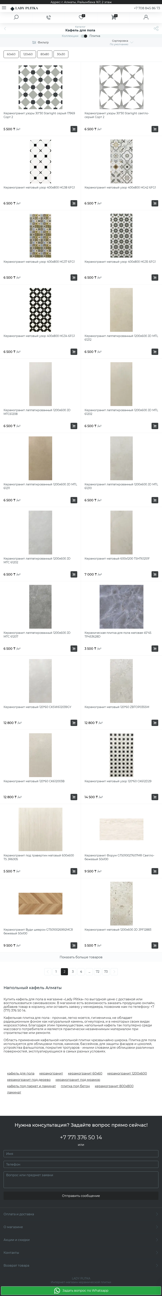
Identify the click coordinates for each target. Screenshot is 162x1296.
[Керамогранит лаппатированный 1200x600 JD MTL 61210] (121, 458)
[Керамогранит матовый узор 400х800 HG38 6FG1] (40, 161)
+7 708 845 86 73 (147, 8)
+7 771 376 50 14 (81, 1137)
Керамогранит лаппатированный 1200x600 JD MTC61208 (37, 412)
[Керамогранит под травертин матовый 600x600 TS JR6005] (40, 829)
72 (97, 971)
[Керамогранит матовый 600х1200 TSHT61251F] (121, 532)
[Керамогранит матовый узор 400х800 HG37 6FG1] (40, 236)
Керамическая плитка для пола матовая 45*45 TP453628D (118, 634)
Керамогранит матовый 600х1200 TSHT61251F (117, 558)
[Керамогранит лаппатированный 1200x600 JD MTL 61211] (40, 458)
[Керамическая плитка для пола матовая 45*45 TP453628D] (121, 607)
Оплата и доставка (19, 1214)
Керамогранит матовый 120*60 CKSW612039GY (37, 707)
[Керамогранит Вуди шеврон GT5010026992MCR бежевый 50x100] (40, 904)
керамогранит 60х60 (85, 1073)
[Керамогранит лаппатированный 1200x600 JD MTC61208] (40, 384)
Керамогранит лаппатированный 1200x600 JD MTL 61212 (121, 337)
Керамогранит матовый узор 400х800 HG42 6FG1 (120, 187)
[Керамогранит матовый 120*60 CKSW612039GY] (40, 681)
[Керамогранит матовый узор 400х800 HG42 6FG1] (121, 161)
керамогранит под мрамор (78, 1080)
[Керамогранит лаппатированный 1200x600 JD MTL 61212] (121, 310)
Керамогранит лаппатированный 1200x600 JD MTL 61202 (121, 412)
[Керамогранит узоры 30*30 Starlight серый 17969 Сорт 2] (40, 87)
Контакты (11, 1253)
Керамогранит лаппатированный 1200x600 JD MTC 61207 (37, 634)
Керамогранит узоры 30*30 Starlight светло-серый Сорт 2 (117, 115)
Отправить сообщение (81, 1196)
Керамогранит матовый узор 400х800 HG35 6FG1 (120, 262)
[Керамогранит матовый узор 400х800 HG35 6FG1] (121, 236)
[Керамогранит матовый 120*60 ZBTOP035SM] (121, 681)
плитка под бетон (75, 1086)
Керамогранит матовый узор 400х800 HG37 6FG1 (39, 262)
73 (106, 971)
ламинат (14, 1092)
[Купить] (74, 129)
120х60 (28, 54)
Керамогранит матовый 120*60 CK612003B (34, 781)
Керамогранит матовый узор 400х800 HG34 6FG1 (39, 336)
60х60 (11, 54)
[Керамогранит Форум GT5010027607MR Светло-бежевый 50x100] (121, 829)
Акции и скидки (17, 1240)
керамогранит (51, 1073)
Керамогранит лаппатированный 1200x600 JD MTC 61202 (37, 560)
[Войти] (146, 17)
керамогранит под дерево (29, 1080)
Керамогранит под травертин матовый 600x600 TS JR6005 (39, 857)
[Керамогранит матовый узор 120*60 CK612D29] (121, 755)
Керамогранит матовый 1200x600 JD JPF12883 (118, 929)
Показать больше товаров (81, 957)
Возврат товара (16, 1265)
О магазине (13, 1227)
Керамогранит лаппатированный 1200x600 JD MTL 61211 (40, 486)
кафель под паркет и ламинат (31, 1086)
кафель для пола (20, 1073)
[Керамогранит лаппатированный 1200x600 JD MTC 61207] (40, 607)
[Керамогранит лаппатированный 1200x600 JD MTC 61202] (40, 532)
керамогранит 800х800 (114, 1086)
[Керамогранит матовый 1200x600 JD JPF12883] (121, 904)
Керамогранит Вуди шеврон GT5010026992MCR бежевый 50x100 (38, 931)
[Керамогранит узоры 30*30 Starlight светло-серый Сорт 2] (121, 87)
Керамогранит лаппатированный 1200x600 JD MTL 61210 (121, 486)
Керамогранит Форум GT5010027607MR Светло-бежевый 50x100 (119, 857)
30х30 (61, 54)
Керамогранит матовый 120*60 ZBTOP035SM (117, 707)
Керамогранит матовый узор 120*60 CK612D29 (118, 781)
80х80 (44, 54)
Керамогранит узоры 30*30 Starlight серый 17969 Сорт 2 (39, 115)
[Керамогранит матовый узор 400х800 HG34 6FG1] (40, 310)
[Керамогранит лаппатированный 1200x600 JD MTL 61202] (121, 384)
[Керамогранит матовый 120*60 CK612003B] (40, 755)
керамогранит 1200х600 (127, 1073)
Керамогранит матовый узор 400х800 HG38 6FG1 (39, 187)
